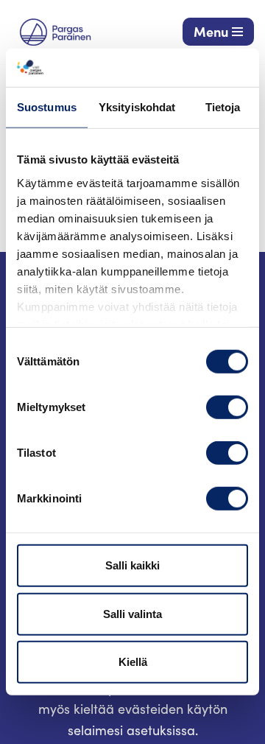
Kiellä (133, 662)
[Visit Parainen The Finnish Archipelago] (55, 32)
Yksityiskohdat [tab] (137, 107)
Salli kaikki (132, 565)
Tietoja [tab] (223, 107)
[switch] (227, 407)
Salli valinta (132, 614)
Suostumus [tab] (47, 107)
